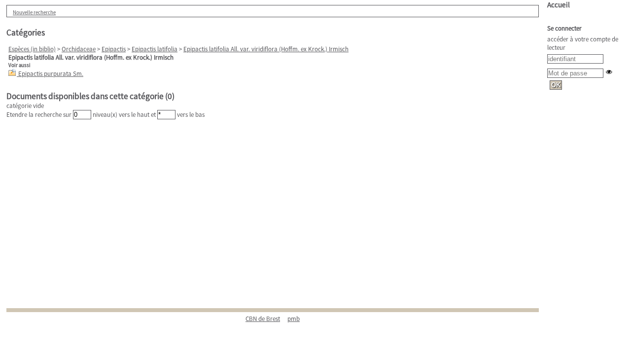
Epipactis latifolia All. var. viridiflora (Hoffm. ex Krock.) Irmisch (266, 49)
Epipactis (114, 49)
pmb (293, 319)
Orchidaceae (79, 49)
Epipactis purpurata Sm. (50, 74)
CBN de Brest (262, 319)
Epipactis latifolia (154, 49)
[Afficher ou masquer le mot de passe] (609, 72)
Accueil (558, 4)
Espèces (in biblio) (32, 49)
